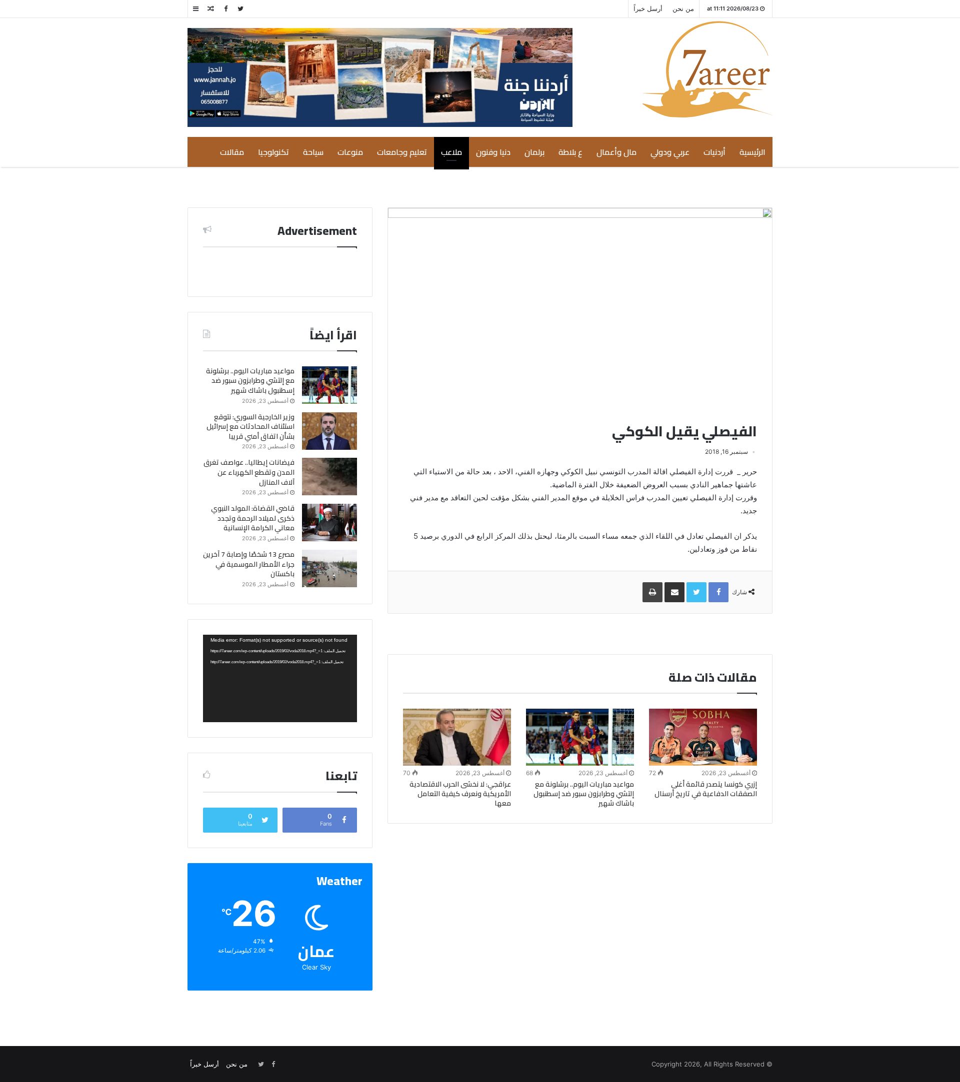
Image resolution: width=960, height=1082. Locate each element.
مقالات (232, 151)
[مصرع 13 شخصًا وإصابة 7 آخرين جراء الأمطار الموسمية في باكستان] (329, 568)
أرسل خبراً (648, 8)
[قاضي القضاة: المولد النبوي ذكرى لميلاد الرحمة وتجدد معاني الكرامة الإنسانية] (329, 522)
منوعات (350, 151)
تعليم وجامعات (402, 151)
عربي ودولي (670, 151)
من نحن (683, 8)
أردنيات (715, 151)
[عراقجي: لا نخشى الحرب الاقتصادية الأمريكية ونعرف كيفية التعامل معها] (457, 737)
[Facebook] (225, 8)
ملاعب (451, 151)
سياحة (313, 151)
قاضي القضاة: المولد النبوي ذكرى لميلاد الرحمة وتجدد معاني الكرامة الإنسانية (252, 518)
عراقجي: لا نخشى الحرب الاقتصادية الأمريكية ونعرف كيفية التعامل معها (460, 794)
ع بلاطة (570, 151)
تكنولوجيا (273, 151)
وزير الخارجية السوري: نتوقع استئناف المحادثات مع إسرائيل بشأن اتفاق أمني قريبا (250, 426)
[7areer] (707, 69)
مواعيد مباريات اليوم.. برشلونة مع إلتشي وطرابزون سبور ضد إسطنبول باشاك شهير (584, 794)
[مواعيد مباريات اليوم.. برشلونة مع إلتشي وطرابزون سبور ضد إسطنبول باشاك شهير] (580, 737)
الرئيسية (753, 151)
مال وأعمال (616, 151)
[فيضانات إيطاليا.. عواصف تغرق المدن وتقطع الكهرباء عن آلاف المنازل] (329, 476)
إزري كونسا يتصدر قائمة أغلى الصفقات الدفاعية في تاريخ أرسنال (705, 789)
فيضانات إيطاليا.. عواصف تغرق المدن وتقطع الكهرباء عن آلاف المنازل (249, 472)
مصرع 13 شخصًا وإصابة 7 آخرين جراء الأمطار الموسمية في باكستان (248, 564)
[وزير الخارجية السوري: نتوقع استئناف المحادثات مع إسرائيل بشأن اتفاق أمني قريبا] (329, 431)
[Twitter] (240, 8)
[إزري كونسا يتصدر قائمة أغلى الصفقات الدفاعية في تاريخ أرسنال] (703, 737)
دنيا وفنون (493, 151)
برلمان (534, 151)
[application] (280, 679)
